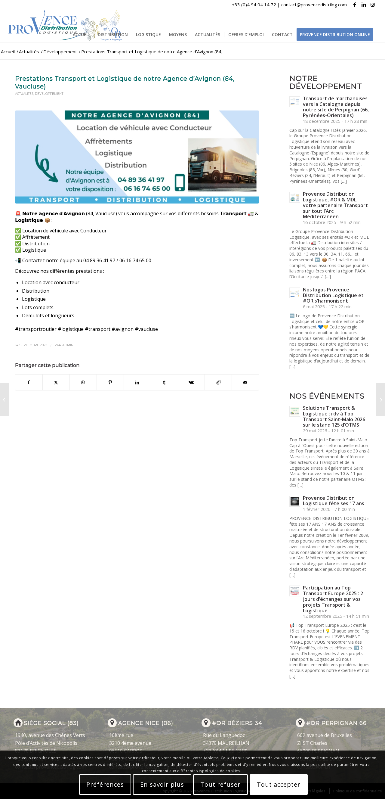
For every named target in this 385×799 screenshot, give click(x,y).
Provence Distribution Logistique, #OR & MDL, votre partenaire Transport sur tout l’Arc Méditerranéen (335, 205)
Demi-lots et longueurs (48, 315)
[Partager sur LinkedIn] (137, 382)
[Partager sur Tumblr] (164, 382)
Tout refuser (220, 784)
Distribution (35, 291)
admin (67, 345)
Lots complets (38, 307)
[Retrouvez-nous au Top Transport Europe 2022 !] (380, 399)
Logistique (34, 299)
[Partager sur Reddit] (218, 382)
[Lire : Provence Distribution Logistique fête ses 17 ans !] (294, 501)
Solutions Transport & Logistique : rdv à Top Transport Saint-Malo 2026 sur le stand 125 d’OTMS (334, 416)
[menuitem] (81, 34)
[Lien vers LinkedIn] (363, 4)
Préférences (105, 784)
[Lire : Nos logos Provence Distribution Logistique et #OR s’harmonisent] (294, 293)
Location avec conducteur (50, 282)
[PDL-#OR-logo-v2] (66, 25)
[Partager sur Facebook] (28, 382)
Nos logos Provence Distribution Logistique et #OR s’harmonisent (333, 295)
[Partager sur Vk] (191, 382)
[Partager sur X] (56, 382)
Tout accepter (278, 784)
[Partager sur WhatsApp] (83, 382)
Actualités (24, 94)
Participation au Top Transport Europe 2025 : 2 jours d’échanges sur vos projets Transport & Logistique (333, 599)
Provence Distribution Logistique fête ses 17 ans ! (335, 501)
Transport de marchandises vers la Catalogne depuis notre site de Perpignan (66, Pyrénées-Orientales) (336, 107)
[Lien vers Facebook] (354, 4)
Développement (49, 94)
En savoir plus (162, 784)
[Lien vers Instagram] (372, 4)
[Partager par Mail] (245, 382)
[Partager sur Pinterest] (110, 382)
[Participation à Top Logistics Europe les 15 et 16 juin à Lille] (4, 399)
